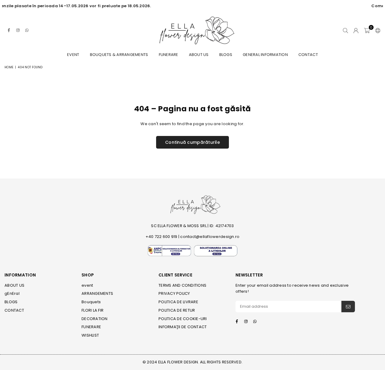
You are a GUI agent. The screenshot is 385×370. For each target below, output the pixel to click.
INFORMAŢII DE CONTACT (183, 327)
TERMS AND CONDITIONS (182, 285)
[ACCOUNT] (356, 30)
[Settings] (376, 30)
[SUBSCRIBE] (348, 306)
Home (9, 67)
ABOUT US (199, 54)
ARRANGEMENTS (97, 293)
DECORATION (95, 319)
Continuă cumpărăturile (192, 142)
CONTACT (308, 54)
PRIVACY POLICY (174, 293)
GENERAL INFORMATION (265, 54)
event (73, 54)
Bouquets (91, 302)
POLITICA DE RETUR (177, 310)
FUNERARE (168, 54)
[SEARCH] (345, 30)
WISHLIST (90, 335)
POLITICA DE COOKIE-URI (183, 319)
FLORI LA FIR (92, 310)
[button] (366, 30)
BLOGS (225, 54)
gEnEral (12, 293)
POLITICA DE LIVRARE (178, 302)
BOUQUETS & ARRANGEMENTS (119, 54)
